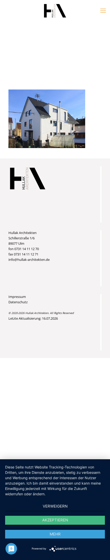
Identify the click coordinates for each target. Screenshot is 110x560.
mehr (55, 534)
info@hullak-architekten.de (29, 259)
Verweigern (55, 506)
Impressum (17, 296)
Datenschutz (18, 302)
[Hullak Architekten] (55, 10)
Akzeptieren (55, 520)
